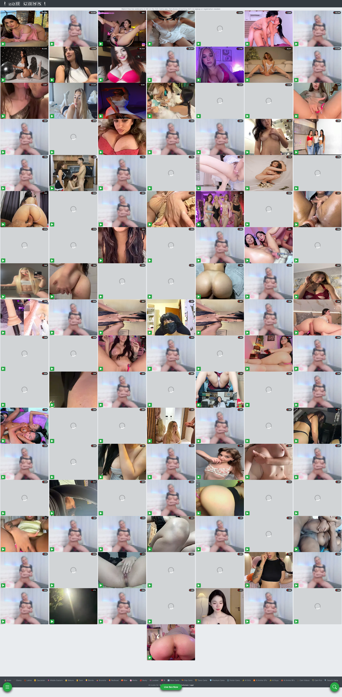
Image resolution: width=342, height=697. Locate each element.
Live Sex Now (171, 687)
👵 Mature (69, 680)
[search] (334, 687)
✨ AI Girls (246, 680)
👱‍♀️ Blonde (89, 680)
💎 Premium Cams (217, 680)
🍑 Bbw (124, 680)
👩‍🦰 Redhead (114, 680)
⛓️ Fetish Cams (233, 680)
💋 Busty (143, 680)
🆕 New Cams (173, 680)
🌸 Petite (133, 680)
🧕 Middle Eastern (55, 680)
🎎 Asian (7, 680)
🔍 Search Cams (331, 680)
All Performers (183, 685)
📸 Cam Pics (317, 680)
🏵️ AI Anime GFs (260, 680)
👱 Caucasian (39, 680)
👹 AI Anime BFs (288, 680)
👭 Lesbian (154, 680)
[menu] (7, 687)
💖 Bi (163, 680)
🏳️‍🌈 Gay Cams (187, 680)
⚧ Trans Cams (201, 680)
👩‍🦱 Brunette (101, 680)
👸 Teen (79, 680)
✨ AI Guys (274, 680)
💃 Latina (28, 680)
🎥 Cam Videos (303, 680)
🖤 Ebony (18, 680)
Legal (192, 685)
